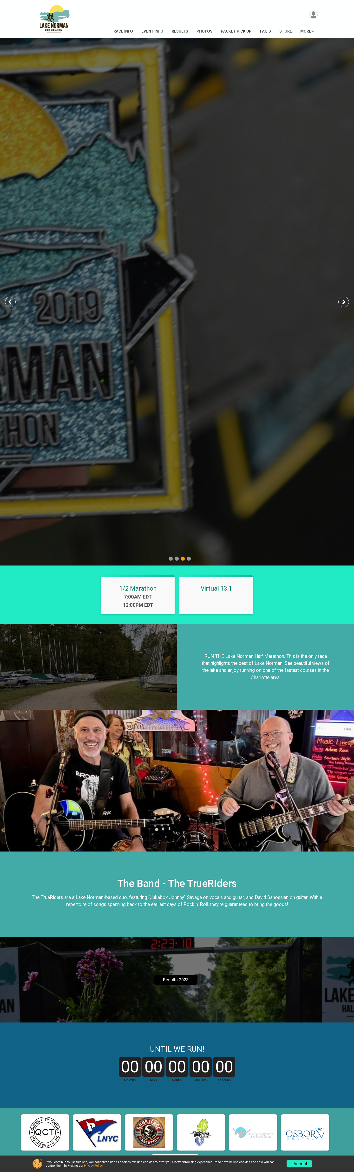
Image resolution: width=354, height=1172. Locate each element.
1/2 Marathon (138, 588)
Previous (14, 301)
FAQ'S (265, 31)
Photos (204, 31)
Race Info (123, 31)
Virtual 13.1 (216, 588)
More (305, 31)
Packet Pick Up (236, 31)
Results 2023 (176, 979)
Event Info (152, 31)
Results (180, 31)
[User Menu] (313, 14)
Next (347, 301)
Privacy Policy (93, 1165)
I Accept (299, 1163)
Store (285, 31)
